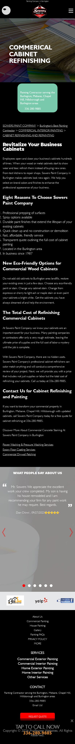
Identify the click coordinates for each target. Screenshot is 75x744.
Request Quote (37, 716)
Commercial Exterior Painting (37, 659)
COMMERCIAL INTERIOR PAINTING (41, 130)
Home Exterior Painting (37, 668)
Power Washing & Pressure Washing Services (28, 444)
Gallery (37, 630)
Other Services (37, 677)
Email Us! (38, 705)
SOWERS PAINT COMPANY (19, 125)
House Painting (37, 625)
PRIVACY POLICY (37, 639)
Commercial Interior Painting (37, 663)
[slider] (52, 512)
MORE (37, 643)
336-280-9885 (33, 108)
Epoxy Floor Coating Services (19, 449)
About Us (37, 616)
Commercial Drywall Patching (19, 454)
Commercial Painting (37, 621)
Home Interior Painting (37, 672)
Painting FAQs (37, 634)
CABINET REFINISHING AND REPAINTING (28, 135)
